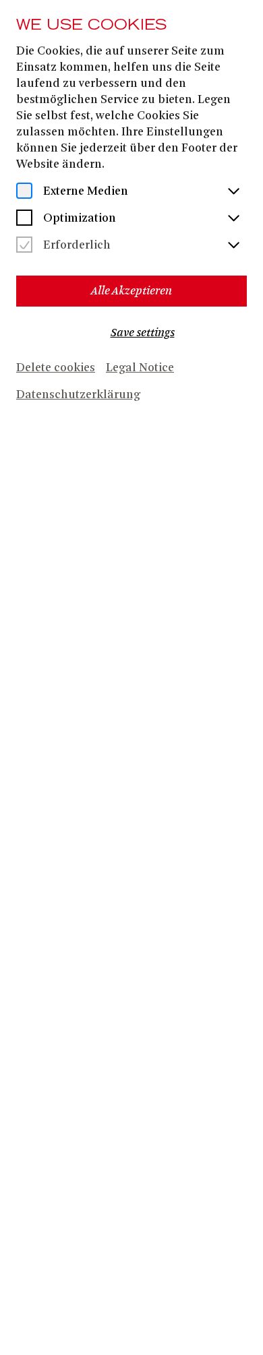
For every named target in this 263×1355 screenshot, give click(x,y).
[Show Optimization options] (233, 219)
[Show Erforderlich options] (233, 245)
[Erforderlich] (24, 246)
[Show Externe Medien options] (233, 192)
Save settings (143, 332)
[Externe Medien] (24, 192)
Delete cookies (55, 369)
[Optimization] (24, 219)
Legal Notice (140, 369)
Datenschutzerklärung (78, 395)
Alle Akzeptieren (131, 291)
